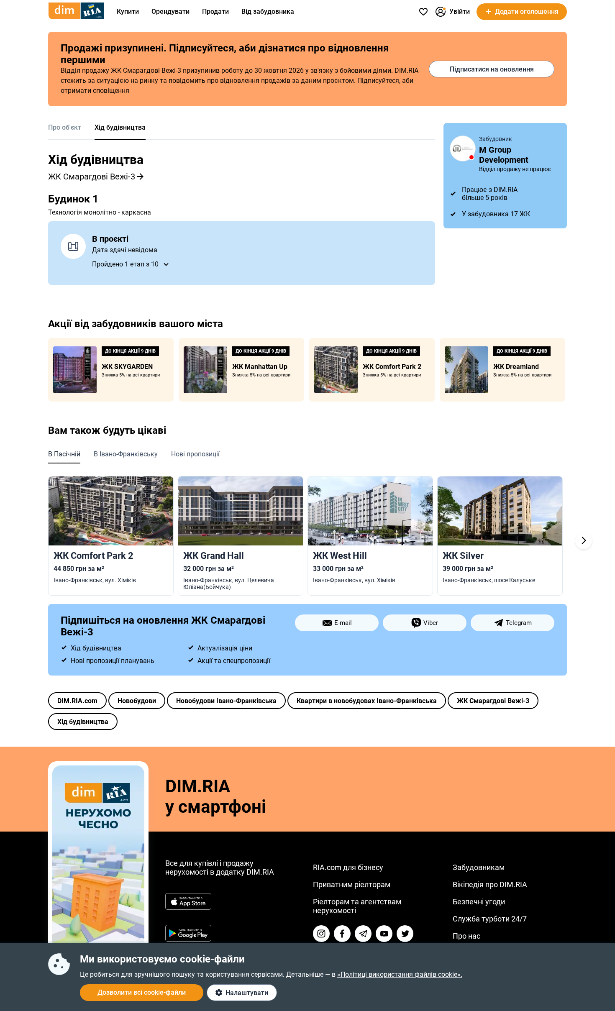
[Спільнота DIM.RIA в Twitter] (405, 933)
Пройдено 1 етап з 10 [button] (125, 264)
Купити (128, 11)
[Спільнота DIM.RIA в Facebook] (342, 933)
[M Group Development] (463, 148)
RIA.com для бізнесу (348, 867)
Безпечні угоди (479, 901)
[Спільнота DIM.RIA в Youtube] (384, 933)
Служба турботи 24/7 (490, 918)
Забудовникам (479, 867)
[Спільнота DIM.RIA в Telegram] (363, 933)
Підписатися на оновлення (492, 69)
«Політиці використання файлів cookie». (399, 974)
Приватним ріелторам (351, 884)
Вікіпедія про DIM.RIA (490, 884)
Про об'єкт (64, 127)
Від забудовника (267, 11)
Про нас (466, 936)
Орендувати (170, 11)
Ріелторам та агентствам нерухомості (357, 906)
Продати (215, 11)
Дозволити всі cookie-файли (141, 992)
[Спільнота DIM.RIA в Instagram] (321, 933)
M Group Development (503, 155)
